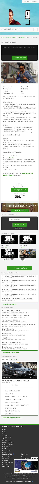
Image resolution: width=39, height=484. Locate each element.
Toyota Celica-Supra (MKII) (12, 411)
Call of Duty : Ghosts (8, 462)
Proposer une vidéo (21, 57)
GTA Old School (6, 450)
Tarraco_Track (6, 312)
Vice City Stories (7, 441)
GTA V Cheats (25, 459)
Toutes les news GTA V (10, 304)
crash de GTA (6, 338)
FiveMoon (4, 326)
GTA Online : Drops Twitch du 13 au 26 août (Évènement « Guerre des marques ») (19, 285)
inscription (27, 1)
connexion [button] (34, 1)
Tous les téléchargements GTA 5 (12, 417)
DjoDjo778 (5, 348)
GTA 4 (4, 439)
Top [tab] (11, 359)
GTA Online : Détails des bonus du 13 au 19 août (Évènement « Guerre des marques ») (19, 289)
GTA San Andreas (7, 444)
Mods (22, 37)
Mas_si (4, 335)
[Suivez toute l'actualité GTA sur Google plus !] (30, 5)
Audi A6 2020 (9, 393)
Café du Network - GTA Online (11, 320)
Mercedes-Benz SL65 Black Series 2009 (15, 381)
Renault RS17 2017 (10, 408)
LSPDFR (22, 259)
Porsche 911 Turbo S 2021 (12, 391)
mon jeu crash (6, 333)
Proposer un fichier (20, 268)
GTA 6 (4, 431)
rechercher (19, 225)
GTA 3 (4, 448)
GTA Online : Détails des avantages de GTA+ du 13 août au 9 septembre (19, 294)
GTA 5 (4, 433)
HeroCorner (5, 466)
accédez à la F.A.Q (21, 210)
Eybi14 (4, 317)
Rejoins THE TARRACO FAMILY (11, 311)
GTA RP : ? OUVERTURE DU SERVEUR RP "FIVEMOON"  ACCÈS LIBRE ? (19, 324)
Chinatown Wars (7, 437)
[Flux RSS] (37, 5)
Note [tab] (15, 359)
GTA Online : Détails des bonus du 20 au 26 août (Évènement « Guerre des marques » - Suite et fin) (19, 280)
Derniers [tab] (5, 359)
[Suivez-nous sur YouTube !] (33, 5)
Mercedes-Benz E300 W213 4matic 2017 (16, 405)
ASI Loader (23, 245)
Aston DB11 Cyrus (10, 414)
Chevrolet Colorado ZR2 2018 (13, 402)
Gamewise (24, 457)
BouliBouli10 (5, 344)
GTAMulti (5, 435)
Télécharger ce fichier (19, 190)
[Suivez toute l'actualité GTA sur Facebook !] (23, 5)
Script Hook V (6, 245)
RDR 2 (4, 452)
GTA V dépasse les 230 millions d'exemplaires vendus (17, 299)
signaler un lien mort (19, 193)
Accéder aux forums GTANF (11, 352)
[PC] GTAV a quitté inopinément (11, 342)
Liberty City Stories (7, 443)
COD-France (5, 459)
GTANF (4, 429)
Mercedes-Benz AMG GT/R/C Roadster (16, 396)
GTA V (3, 37)
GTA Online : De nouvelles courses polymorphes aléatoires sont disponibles (19, 276)
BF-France (5, 460)
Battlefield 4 (5, 464)
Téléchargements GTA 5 (13, 37)
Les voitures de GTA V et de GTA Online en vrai (15, 315)
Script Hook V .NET (7, 259)
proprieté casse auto (8, 329)
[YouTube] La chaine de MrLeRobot (12, 347)
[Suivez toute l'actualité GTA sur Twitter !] (26, 5)
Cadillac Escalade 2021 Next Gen (14, 399)
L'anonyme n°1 (6, 330)
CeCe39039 (5, 321)
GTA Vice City (6, 446)
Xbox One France (7, 457)
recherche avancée (19, 228)
